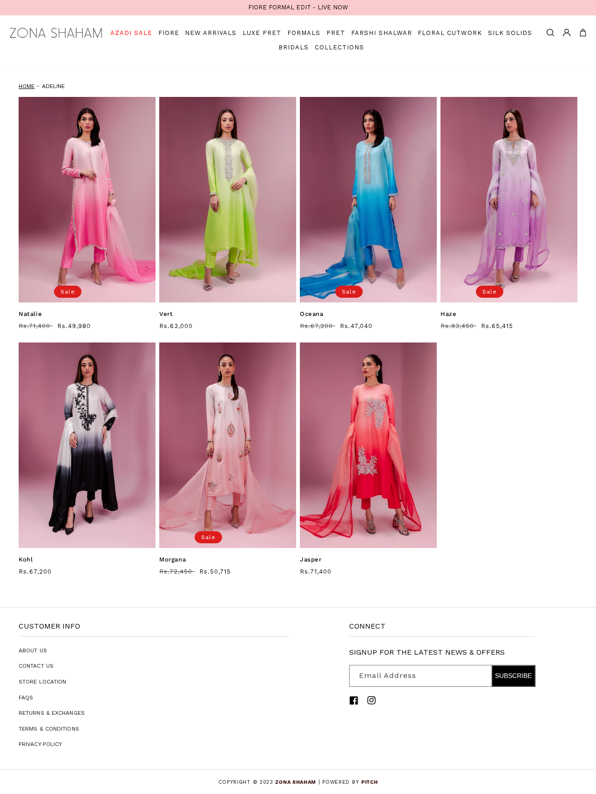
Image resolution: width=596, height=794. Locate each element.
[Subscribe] (525, 675)
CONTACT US (36, 666)
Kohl (26, 559)
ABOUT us (33, 650)
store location (42, 681)
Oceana (312, 313)
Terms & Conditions (49, 729)
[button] (550, 32)
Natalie (30, 313)
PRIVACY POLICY (40, 744)
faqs (26, 697)
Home (26, 86)
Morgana (172, 559)
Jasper (311, 559)
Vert (166, 313)
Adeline (53, 86)
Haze (448, 313)
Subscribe (513, 675)
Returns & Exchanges (52, 713)
